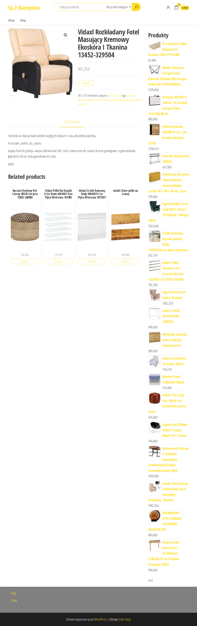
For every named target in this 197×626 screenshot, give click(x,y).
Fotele (111, 95)
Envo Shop (125, 619)
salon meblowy (103, 100)
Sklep (11, 20)
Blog (23, 20)
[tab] (75, 122)
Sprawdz (86, 83)
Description (72, 122)
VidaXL (118, 95)
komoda (130, 95)
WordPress (101, 619)
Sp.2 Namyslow (24, 7)
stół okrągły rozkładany (121, 100)
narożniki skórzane (86, 100)
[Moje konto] (168, 7)
